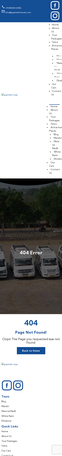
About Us (53, 111)
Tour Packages (54, 118)
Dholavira (6, 420)
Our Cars (52, 164)
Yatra (55, 42)
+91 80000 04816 (13, 8)
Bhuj (56, 134)
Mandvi (5, 406)
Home (55, 24)
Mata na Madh (8, 411)
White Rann (56, 153)
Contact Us (54, 171)
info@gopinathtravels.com (18, 12)
